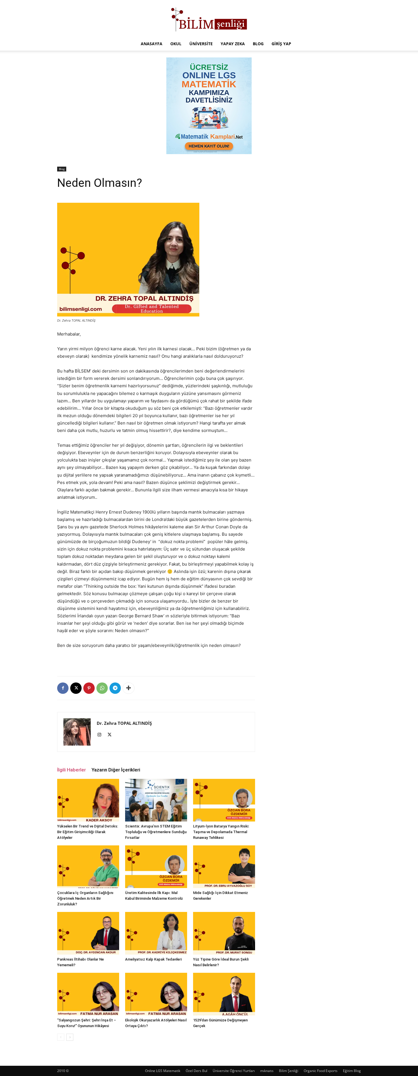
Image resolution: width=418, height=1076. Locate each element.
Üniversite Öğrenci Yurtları (234, 1070)
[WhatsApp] (102, 688)
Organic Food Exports (321, 1070)
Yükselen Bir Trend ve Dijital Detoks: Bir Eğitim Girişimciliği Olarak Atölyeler (87, 832)
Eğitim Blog (352, 1070)
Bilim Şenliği (288, 1070)
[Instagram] (101, 735)
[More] (128, 688)
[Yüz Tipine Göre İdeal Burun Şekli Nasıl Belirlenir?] (224, 933)
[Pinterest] (89, 688)
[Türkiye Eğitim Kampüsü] (209, 19)
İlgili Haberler (71, 770)
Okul (175, 43)
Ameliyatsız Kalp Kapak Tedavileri (153, 959)
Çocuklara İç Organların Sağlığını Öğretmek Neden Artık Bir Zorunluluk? (85, 898)
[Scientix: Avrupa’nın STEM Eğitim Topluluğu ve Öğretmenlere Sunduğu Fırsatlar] (156, 800)
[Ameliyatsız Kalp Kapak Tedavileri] (156, 933)
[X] (76, 688)
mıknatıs (267, 1070)
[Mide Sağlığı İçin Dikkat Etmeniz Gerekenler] (224, 866)
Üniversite (201, 43)
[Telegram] (115, 688)
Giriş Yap (281, 43)
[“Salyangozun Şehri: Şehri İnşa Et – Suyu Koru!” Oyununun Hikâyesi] (88, 994)
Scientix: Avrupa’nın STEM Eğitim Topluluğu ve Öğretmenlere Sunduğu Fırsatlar (156, 832)
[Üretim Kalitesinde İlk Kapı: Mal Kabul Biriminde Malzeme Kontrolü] (156, 866)
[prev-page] (60, 1037)
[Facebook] (63, 688)
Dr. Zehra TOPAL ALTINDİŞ (124, 723)
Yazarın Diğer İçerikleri (116, 770)
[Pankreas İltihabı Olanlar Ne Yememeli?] (88, 933)
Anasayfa (151, 43)
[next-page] (69, 1037)
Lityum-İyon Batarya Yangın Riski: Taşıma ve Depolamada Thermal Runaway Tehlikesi (221, 832)
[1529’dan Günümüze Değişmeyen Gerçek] (224, 994)
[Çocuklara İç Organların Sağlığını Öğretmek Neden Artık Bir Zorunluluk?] (88, 866)
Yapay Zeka (233, 43)
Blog (258, 43)
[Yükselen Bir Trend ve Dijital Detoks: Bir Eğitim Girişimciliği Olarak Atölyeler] (88, 800)
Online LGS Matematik (162, 1070)
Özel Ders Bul (196, 1070)
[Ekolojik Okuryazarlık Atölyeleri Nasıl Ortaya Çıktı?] (156, 994)
